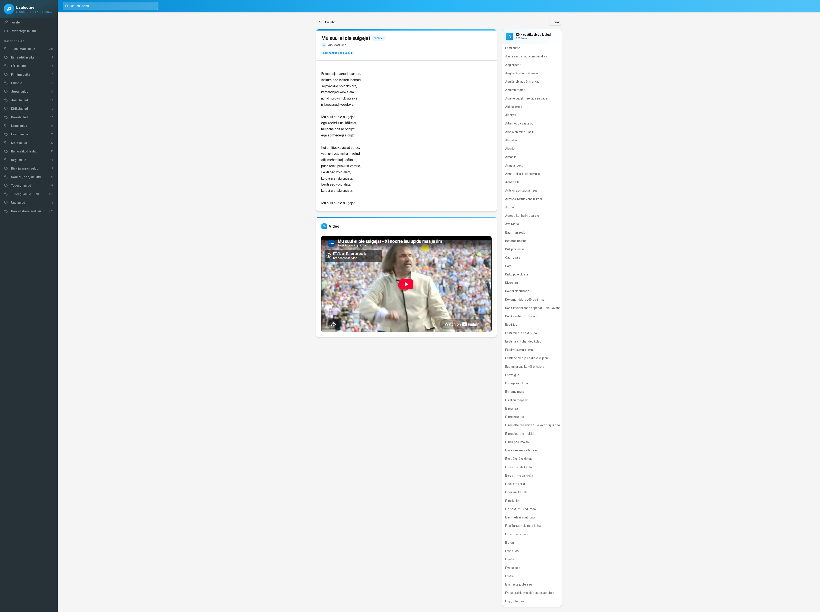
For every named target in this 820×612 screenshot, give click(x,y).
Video (380, 38)
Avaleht (329, 22)
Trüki (555, 22)
